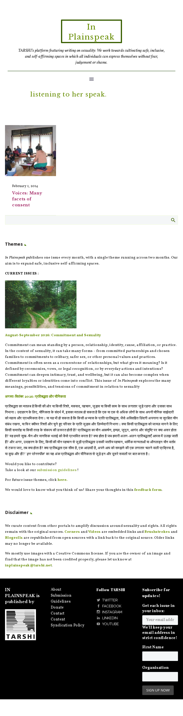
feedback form (148, 490)
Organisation (155, 667)
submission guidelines (56, 470)
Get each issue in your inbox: (158, 608)
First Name (153, 647)
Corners (72, 531)
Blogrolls (14, 537)
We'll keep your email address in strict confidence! (159, 633)
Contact (58, 613)
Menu (91, 79)
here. (62, 479)
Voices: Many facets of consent (27, 199)
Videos (94, 531)
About (56, 589)
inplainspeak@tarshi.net (28, 565)
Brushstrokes (157, 531)
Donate (57, 607)
